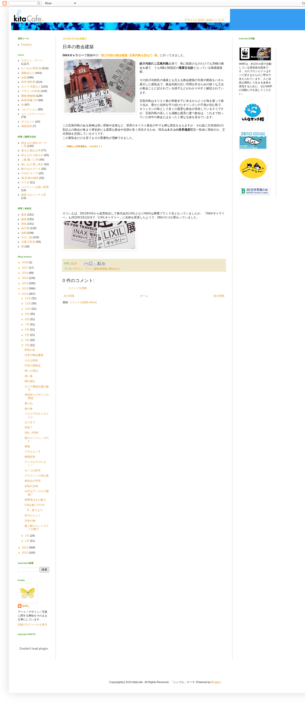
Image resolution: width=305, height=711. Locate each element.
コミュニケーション (33, 113)
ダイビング (28, 121)
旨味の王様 (31, 486)
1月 (27, 540)
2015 (25, 278)
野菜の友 (30, 349)
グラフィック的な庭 (37, 475)
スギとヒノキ (33, 451)
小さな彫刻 (31, 360)
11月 (28, 303)
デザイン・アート (83, 268)
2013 (25, 288)
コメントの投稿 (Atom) (83, 302)
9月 (27, 314)
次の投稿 (69, 295)
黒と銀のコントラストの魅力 (37, 527)
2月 (27, 535)
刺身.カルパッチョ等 (33, 194)
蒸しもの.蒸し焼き (32, 164)
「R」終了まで (34, 510)
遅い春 (29, 376)
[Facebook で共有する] (99, 263)
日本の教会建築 (34, 355)
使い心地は (31, 370)
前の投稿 (219, 295)
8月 (27, 319)
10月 (28, 308)
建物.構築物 (100, 268)
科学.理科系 (28, 82)
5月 (27, 335)
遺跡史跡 (26, 126)
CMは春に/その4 (34, 504)
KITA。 (26, 606)
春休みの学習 (33, 480)
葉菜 (24, 214)
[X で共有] (95, 263)
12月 (28, 298)
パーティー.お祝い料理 (35, 187)
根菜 (24, 219)
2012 (25, 293)
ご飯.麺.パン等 (30, 159)
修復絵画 (30, 456)
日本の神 (30, 520)
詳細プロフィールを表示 (32, 624)
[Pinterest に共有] (103, 263)
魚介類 (25, 228)
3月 (27, 345)
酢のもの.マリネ (31, 168)
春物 (27, 446)
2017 (25, 267)
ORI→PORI (31, 432)
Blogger (216, 682)
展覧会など (114, 268)
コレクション (29, 109)
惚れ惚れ (30, 381)
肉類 (24, 232)
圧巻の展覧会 (33, 365)
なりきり (30, 422)
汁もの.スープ (29, 173)
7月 (27, 324)
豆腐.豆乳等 (28, 241)
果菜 (24, 223)
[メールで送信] (86, 263)
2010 (25, 552)
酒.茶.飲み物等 (30, 178)
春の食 (29, 408)
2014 (25, 283)
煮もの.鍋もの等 (31, 150)
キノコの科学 (33, 470)
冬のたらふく (33, 515)
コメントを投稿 (77, 288)
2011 (25, 547)
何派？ (29, 427)
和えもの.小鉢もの (32, 155)
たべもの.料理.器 (31, 68)
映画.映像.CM (29, 100)
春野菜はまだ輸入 (35, 499)
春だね (29, 403)
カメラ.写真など (31, 86)
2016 (25, 272)
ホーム (144, 295)
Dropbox (26, 44)
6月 (27, 329)
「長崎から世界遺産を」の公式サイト (84, 146)
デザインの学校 (30, 91)
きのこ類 (26, 237)
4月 (27, 340)
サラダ (25, 182)
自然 (24, 77)
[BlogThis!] (90, 263)
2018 (25, 262)
